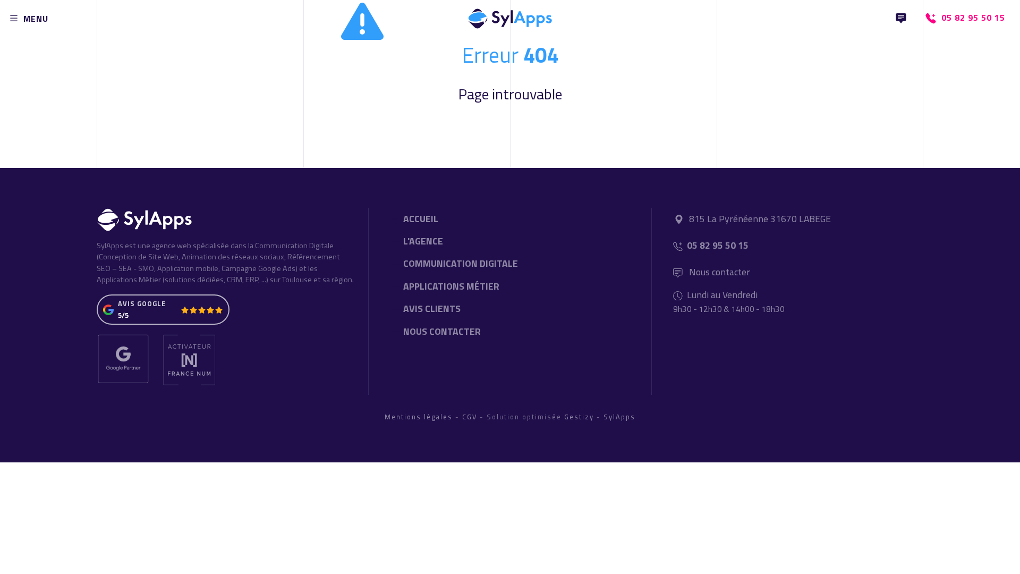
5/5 (123, 315)
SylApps (619, 416)
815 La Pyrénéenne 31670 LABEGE (760, 219)
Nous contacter (718, 272)
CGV (469, 416)
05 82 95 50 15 (718, 245)
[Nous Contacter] (901, 18)
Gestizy (579, 416)
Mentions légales (419, 416)
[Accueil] (510, 16)
